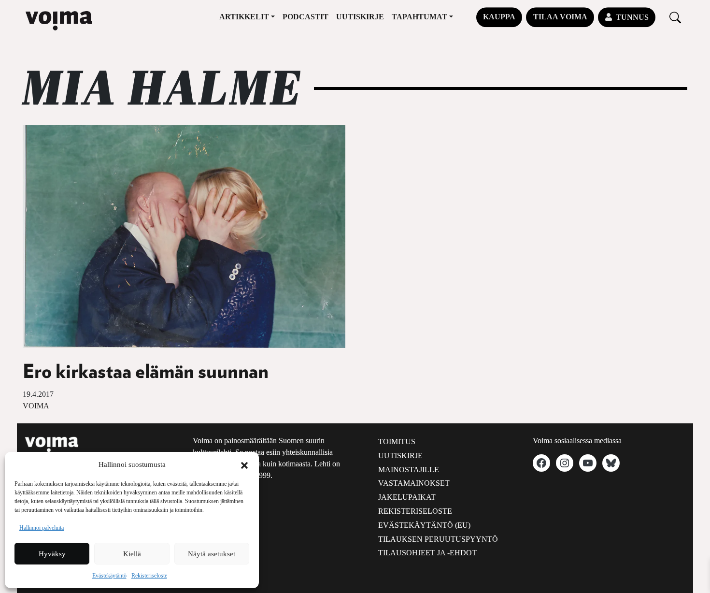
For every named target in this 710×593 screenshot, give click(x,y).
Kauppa (499, 17)
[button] (244, 464)
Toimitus (396, 441)
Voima (36, 406)
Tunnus (632, 17)
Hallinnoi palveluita (41, 527)
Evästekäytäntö (109, 575)
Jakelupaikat (407, 497)
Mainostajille (408, 469)
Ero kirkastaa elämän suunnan (146, 372)
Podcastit (305, 17)
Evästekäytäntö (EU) (424, 525)
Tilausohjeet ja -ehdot (427, 553)
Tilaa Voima (560, 17)
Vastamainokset (414, 483)
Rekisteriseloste (149, 575)
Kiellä (132, 554)
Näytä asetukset (211, 554)
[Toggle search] (675, 17)
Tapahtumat (419, 17)
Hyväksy (52, 554)
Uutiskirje (360, 17)
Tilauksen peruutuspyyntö (438, 539)
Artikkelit (244, 17)
